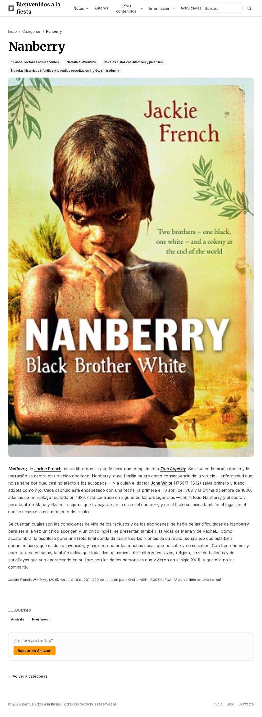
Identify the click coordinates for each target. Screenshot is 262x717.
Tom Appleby (173, 468)
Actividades (191, 8)
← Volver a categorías (28, 676)
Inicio (218, 704)
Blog (230, 704)
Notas (78, 8)
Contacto (246, 704)
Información (159, 8)
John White (161, 483)
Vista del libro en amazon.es (197, 579)
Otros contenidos (126, 8)
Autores (101, 8)
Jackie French (47, 468)
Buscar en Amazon (34, 650)
